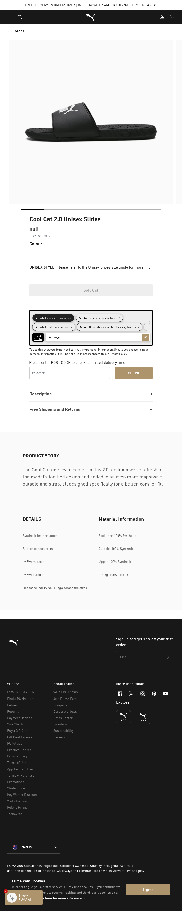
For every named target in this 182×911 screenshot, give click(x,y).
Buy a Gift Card (18, 731)
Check (134, 373)
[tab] (32, 209)
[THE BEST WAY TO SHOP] (123, 717)
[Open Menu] (10, 17)
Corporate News (65, 711)
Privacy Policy (118, 353)
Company (60, 705)
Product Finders (19, 750)
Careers (59, 737)
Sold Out (91, 290)
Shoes (19, 31)
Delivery (13, 705)
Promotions (15, 782)
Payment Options (19, 718)
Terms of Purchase (20, 775)
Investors (60, 724)
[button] (10, 17)
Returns (13, 711)
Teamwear (14, 814)
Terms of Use (16, 763)
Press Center (63, 718)
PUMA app (15, 743)
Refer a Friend (17, 807)
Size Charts (15, 724)
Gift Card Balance (19, 737)
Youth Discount (18, 801)
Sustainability (63, 731)
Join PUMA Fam (65, 699)
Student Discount (19, 788)
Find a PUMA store (20, 699)
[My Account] (162, 17)
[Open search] (19, 17)
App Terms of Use (20, 769)
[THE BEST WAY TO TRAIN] (143, 717)
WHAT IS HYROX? (65, 692)
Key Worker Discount (22, 795)
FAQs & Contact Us (21, 692)
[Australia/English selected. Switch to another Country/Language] (33, 847)
